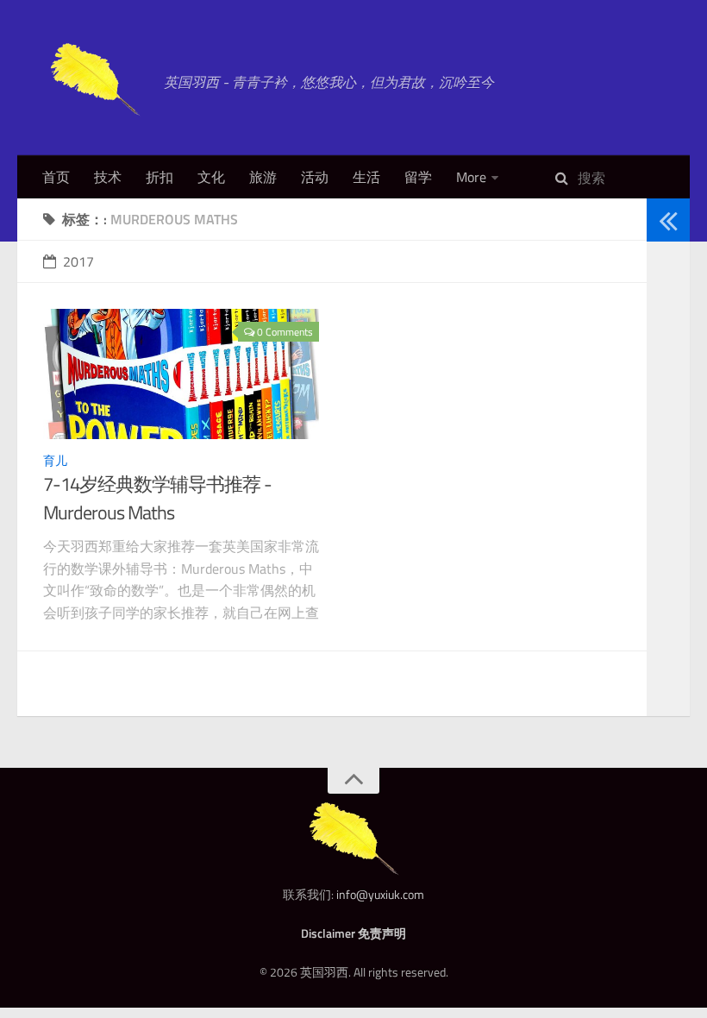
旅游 (263, 177)
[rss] (662, 394)
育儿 (55, 460)
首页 (56, 177)
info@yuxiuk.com (380, 894)
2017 (78, 261)
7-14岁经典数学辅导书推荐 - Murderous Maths (157, 498)
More (471, 177)
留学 (418, 177)
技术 (108, 177)
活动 (314, 177)
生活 (366, 177)
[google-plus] (662, 353)
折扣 (159, 177)
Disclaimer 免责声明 (353, 933)
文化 (211, 177)
